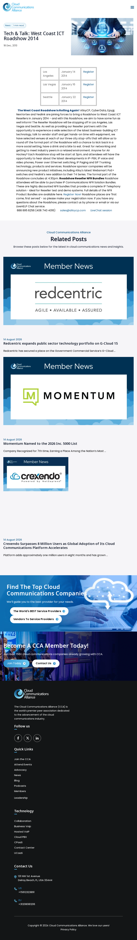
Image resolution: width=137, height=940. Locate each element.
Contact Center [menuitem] (24, 847)
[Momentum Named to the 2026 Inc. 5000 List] (68, 424)
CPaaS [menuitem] (18, 842)
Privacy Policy (68, 929)
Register (88, 72)
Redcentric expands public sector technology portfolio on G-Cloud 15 (60, 343)
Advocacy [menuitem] (20, 770)
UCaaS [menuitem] (18, 853)
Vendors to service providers (33, 619)
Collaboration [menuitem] (22, 821)
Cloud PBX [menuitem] (20, 837)
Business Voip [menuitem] (22, 826)
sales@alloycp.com (73, 210)
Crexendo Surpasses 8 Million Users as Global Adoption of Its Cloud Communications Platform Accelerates (59, 545)
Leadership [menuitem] (21, 798)
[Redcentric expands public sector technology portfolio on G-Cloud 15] (68, 324)
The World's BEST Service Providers (37, 611)
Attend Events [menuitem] (23, 764)
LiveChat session (101, 210)
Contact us (43, 663)
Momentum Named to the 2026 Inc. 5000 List (40, 443)
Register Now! (72, 194)
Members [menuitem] (20, 791)
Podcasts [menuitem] (20, 786)
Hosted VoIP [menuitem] (21, 831)
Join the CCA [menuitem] (22, 759)
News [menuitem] (17, 775)
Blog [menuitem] (17, 780)
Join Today (14, 663)
